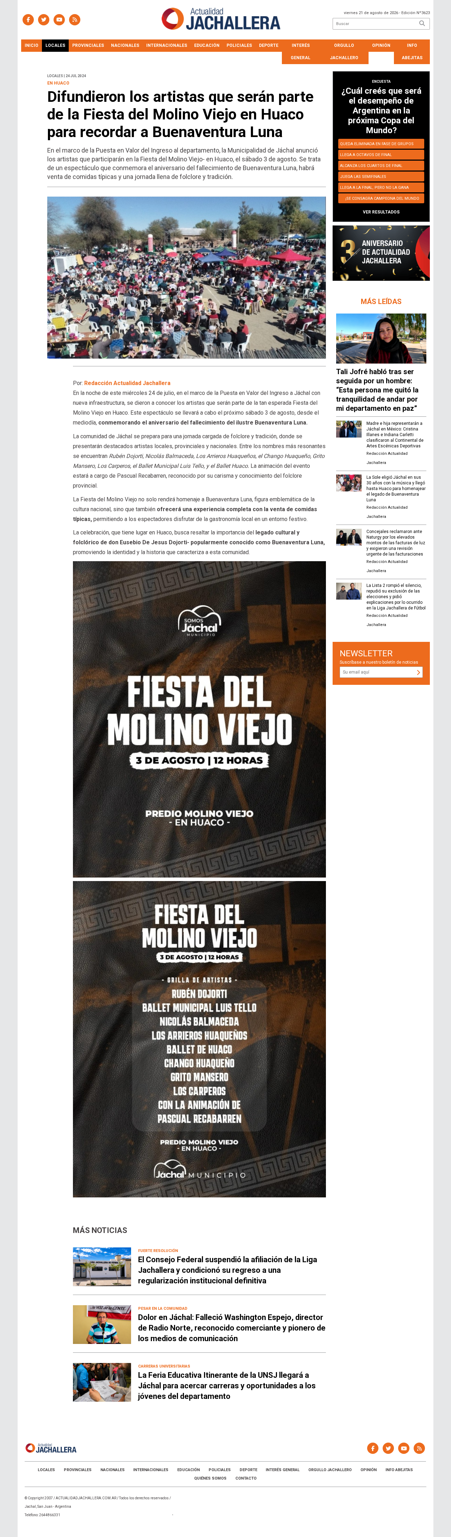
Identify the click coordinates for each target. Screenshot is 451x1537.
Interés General (300, 51)
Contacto (246, 1478)
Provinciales (88, 45)
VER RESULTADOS (381, 212)
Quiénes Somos (210, 1478)
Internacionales (166, 45)
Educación (207, 45)
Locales (55, 45)
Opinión (381, 45)
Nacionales (125, 45)
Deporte (268, 45)
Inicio (31, 45)
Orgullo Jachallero (344, 51)
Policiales (239, 45)
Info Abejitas (412, 51)
